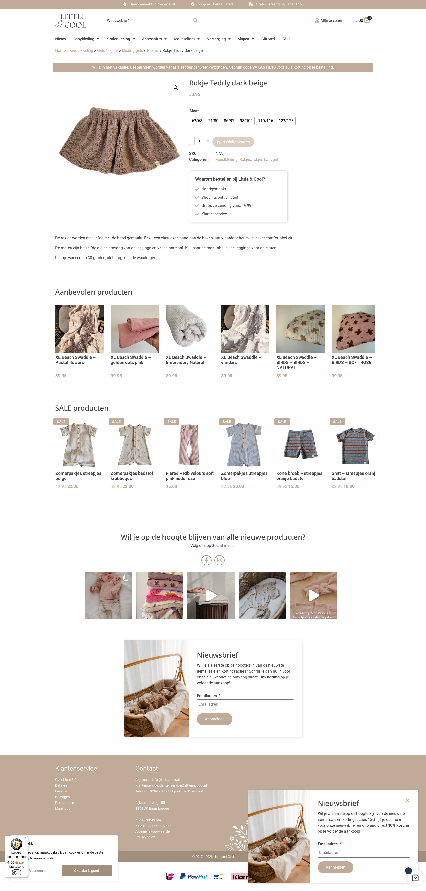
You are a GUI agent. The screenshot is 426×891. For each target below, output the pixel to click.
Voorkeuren (38, 871)
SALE (286, 38)
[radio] (197, 121)
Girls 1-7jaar (107, 50)
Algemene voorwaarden (153, 831)
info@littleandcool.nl (167, 780)
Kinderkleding (118, 38)
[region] (64, 858)
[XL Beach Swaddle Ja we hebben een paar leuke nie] (159, 595)
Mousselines (184, 38)
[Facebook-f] (206, 560)
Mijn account (332, 20)
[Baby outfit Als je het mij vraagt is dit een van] (108, 595)
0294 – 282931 (161, 791)
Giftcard (268, 38)
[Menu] (25, 839)
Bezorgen (62, 797)
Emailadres (207, 696)
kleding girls (132, 50)
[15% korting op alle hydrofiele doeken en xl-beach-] (211, 595)
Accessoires (152, 38)
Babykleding (83, 38)
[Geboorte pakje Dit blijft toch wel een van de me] (262, 595)
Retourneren (64, 803)
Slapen (243, 38)
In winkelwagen (235, 141)
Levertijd (61, 791)
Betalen (61, 785)
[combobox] (147, 20)
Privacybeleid (145, 837)
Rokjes (153, 50)
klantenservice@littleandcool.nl (183, 785)
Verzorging (216, 38)
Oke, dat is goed (86, 871)
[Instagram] (219, 560)
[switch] (16, 872)
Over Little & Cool (68, 780)
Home (60, 50)
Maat (194, 111)
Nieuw (60, 38)
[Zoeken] (196, 20)
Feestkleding (227, 159)
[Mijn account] (317, 20)
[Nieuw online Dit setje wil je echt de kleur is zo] (313, 595)
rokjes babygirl (265, 159)
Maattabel (63, 809)
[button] (175, 87)
